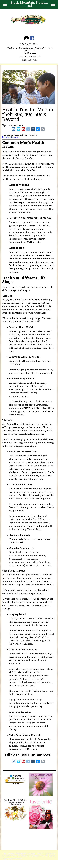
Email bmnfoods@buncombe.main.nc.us (26, 38)
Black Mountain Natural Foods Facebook (32, 38)
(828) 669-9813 (29, 59)
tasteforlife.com (10, 137)
